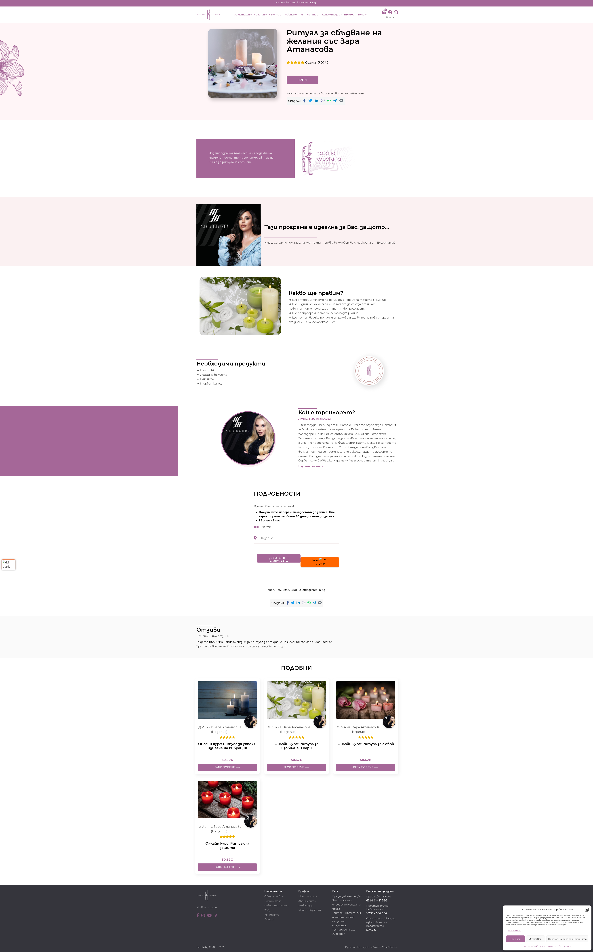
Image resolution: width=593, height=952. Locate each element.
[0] (383, 13)
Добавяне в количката (278, 559)
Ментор (312, 14)
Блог (361, 14)
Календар (275, 14)
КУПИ (302, 80)
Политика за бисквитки (532, 946)
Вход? (314, 2)
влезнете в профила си (229, 646)
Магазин (259, 14)
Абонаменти (294, 14)
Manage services (514, 931)
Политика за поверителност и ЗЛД (276, 906)
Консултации (331, 14)
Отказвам (535, 938)
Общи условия (274, 896)
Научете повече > (310, 466)
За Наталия (242, 14)
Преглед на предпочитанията (567, 938)
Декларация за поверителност (557, 946)
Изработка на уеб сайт (361, 947)
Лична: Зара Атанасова (314, 418)
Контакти (271, 914)
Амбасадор (305, 905)
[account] (390, 14)
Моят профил (307, 896)
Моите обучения (309, 910)
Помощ (269, 919)
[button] (586, 909)
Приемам (515, 938)
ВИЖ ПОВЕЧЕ (225, 767)
